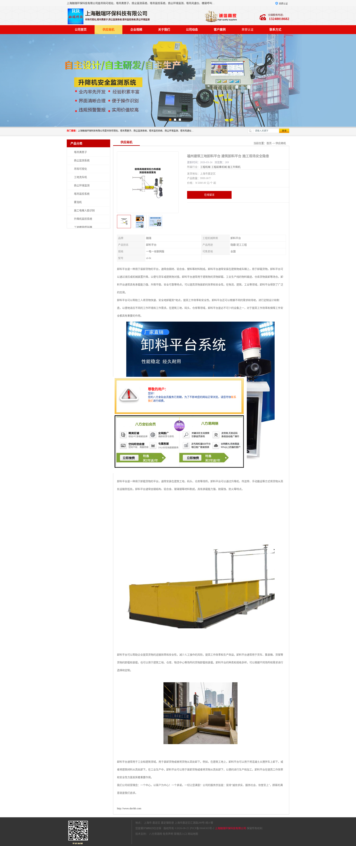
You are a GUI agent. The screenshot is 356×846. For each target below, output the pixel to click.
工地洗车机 (80, 177)
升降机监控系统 (83, 218)
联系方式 (275, 29)
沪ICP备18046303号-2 (202, 828)
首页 (269, 143)
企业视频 (136, 29)
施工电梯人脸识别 (84, 210)
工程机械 (205, 167)
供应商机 (108, 29)
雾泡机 (78, 202)
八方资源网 (155, 833)
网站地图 (193, 833)
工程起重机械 (219, 167)
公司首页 (81, 29)
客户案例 (220, 29)
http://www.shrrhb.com (129, 808)
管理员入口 (180, 833)
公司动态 (192, 29)
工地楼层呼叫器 (83, 227)
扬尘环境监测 (82, 185)
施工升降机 (234, 167)
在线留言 (209, 194)
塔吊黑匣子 (80, 152)
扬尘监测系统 (82, 160)
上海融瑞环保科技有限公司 (230, 828)
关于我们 (164, 29)
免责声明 (168, 833)
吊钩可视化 (80, 168)
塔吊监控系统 (82, 193)
